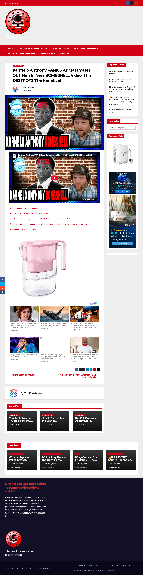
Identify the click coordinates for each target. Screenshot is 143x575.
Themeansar (46, 568)
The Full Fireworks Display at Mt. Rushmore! (86, 421)
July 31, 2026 (82, 464)
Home (10, 48)
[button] (132, 51)
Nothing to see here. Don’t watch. (22, 229)
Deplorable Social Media (86, 48)
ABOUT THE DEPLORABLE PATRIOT (32, 48)
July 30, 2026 (115, 464)
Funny (78, 454)
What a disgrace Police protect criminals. (25, 208)
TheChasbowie (28, 87)
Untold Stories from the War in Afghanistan (54, 421)
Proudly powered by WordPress (15, 568)
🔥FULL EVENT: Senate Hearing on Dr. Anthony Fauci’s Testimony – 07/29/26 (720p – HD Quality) (48, 224)
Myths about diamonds (23, 375)
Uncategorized (18, 65)
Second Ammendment (16, 454)
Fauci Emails (118, 454)
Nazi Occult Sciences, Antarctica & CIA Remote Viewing (78, 376)
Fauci (110, 454)
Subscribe (64, 53)
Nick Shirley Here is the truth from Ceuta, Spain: (28, 213)
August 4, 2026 (50, 464)
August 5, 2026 (17, 464)
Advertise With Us (60, 48)
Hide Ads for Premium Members (22, 53)
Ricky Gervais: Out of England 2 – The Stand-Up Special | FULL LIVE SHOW (39, 219)
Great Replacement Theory (51, 454)
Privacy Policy (48, 53)
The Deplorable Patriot (19, 37)
